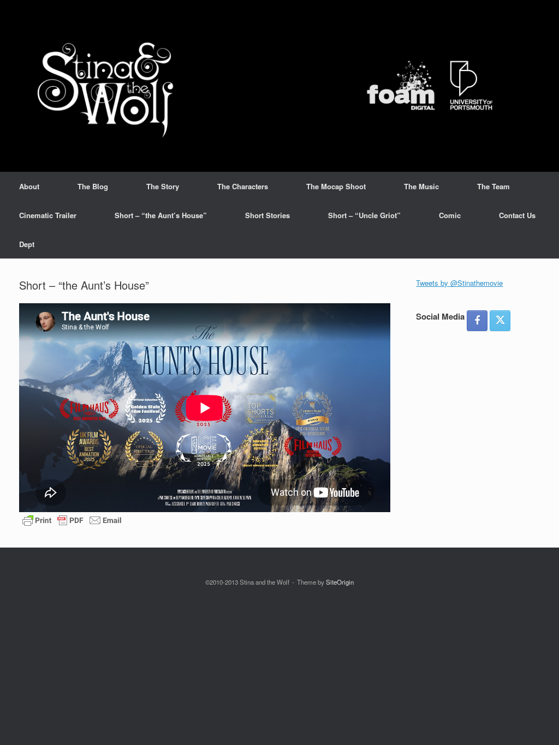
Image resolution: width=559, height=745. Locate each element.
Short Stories (267, 215)
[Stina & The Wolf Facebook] (477, 320)
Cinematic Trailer (47, 215)
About (29, 186)
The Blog (93, 186)
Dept (26, 244)
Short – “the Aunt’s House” (161, 215)
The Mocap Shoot (336, 186)
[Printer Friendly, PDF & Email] (72, 519)
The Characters (242, 186)
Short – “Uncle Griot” (364, 215)
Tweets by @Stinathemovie (459, 283)
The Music (421, 186)
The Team (493, 186)
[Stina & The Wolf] (272, 86)
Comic (450, 215)
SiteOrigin (340, 582)
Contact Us (517, 215)
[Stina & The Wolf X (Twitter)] (500, 320)
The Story (162, 186)
